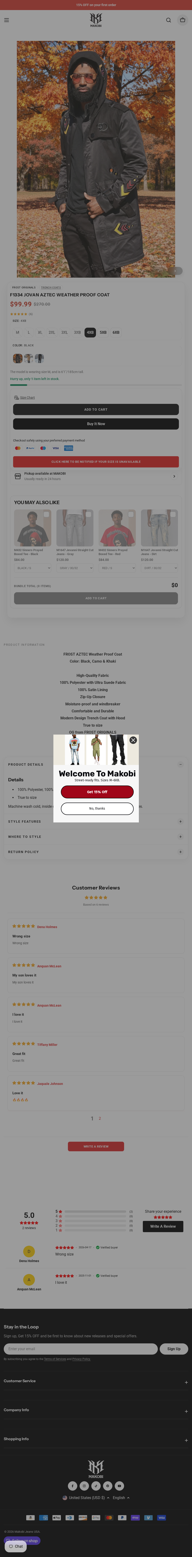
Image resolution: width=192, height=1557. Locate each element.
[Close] (133, 740)
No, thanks (97, 809)
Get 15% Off (97, 792)
